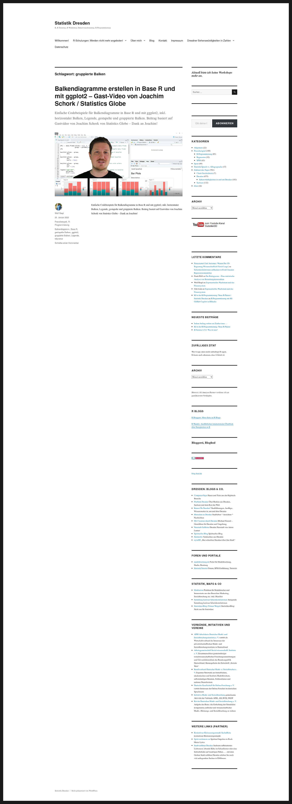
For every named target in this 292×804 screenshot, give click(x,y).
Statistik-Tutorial (201, 568)
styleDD (197, 540)
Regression (201, 157)
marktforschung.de (201, 561)
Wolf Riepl (59, 213)
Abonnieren (225, 123)
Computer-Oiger (200, 495)
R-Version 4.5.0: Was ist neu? (206, 329)
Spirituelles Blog (201, 533)
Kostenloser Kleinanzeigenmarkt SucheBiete (212, 732)
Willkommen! (62, 40)
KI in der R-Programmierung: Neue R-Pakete (212, 326)
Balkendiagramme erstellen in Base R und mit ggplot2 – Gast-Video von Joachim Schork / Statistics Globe (115, 96)
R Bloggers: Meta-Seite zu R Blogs (206, 417)
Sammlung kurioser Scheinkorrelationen (210, 599)
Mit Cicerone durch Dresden (205, 520)
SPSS (199, 160)
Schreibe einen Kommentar (67, 242)
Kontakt (163, 40)
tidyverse (59, 238)
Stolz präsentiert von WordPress (84, 790)
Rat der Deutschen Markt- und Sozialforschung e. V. (215, 701)
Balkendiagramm (62, 229)
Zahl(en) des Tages (201, 170)
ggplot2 (75, 232)
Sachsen (200, 182)
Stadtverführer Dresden (203, 745)
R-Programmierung (204, 154)
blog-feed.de (197, 473)
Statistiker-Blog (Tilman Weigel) (207, 606)
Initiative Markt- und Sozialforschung (209, 694)
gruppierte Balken (62, 235)
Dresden (200, 176)
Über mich (136, 40)
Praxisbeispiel (61, 221)
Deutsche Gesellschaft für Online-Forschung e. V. (214, 685)
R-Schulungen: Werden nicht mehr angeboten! (98, 40)
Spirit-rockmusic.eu (202, 739)
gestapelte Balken (63, 232)
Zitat (196, 185)
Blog (151, 40)
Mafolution (198, 590)
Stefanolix (198, 536)
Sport (196, 163)
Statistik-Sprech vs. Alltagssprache (208, 166)
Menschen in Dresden (203, 514)
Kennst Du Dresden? (202, 508)
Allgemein (198, 147)
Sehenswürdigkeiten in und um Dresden (215, 179)
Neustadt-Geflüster (201, 527)
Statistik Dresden (72, 23)
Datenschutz (61, 47)
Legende (75, 235)
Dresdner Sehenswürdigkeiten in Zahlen (209, 40)
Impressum (177, 40)
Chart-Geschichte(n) (205, 173)
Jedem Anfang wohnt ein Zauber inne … (210, 323)
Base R (74, 229)
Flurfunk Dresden (201, 501)
